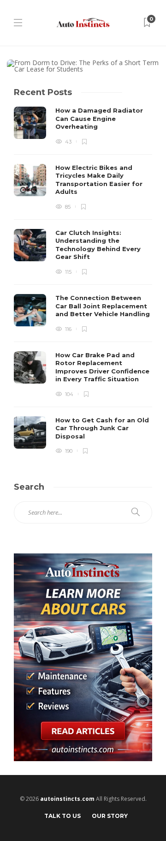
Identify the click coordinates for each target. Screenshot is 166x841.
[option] (83, 280)
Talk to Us (62, 815)
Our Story (110, 815)
